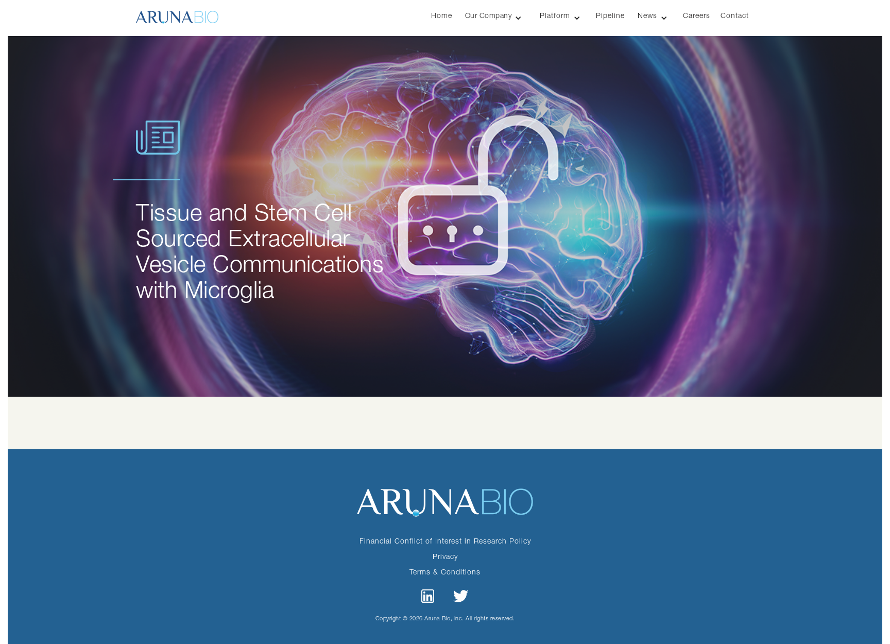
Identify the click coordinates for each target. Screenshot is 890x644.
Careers (696, 15)
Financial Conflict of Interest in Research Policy (445, 540)
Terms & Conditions (445, 571)
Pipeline (610, 15)
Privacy (445, 556)
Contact (735, 15)
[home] (177, 12)
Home (441, 15)
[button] (495, 18)
